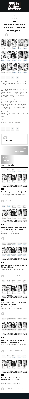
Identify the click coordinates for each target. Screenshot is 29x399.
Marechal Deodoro (13, 122)
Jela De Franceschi (10, 313)
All (14, 15)
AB (6, 200)
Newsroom (13, 34)
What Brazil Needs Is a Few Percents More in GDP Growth (14, 304)
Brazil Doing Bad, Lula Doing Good (13, 192)
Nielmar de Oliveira (10, 275)
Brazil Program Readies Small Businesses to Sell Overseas (12, 379)
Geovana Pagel (9, 350)
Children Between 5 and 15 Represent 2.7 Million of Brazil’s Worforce (14, 228)
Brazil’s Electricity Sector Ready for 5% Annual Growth (14, 266)
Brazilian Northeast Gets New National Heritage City (15, 17)
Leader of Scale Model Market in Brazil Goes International (12, 341)
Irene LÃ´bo (8, 238)
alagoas (4, 122)
